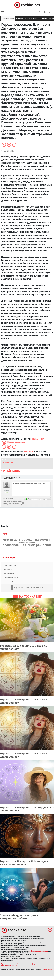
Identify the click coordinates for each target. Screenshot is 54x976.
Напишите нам (10, 566)
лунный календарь (27, 542)
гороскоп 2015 (11, 540)
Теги (5, 534)
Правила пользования (8, 964)
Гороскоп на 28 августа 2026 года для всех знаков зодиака (24, 863)
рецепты (27, 548)
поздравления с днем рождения (27, 545)
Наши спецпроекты (12, 581)
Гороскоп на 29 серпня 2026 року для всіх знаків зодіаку (27, 809)
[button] (44, 12)
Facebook (28, 451)
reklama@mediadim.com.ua (38, 951)
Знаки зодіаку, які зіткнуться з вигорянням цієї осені (20, 916)
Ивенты (44, 19)
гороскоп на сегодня (35, 539)
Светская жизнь (31, 19)
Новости (19, 19)
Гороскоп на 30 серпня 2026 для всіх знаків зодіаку (23, 701)
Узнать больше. (47, 969)
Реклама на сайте (11, 577)
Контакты (8, 570)
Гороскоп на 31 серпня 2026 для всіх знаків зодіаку (23, 647)
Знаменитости (8, 19)
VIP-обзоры (7, 462)
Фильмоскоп (37, 439)
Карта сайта (9, 573)
